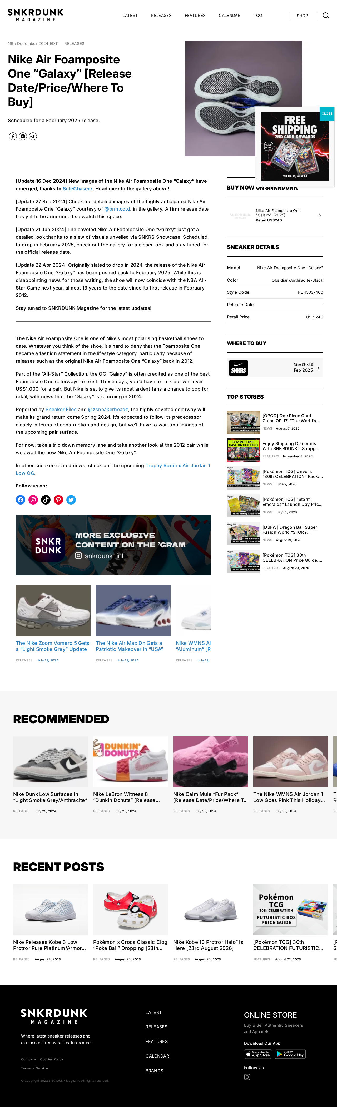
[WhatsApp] (23, 137)
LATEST (130, 15)
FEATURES (195, 15)
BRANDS (154, 1070)
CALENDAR (229, 15)
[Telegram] (33, 137)
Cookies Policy (51, 1059)
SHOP (302, 15)
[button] (164, 98)
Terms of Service (34, 1068)
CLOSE (327, 114)
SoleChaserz (78, 188)
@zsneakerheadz (108, 409)
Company (28, 1059)
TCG (258, 15)
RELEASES (161, 15)
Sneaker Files (61, 409)
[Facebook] (13, 137)
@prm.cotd (117, 209)
